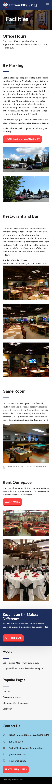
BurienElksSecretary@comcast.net (26, 748)
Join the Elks (13, 638)
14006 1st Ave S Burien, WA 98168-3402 (29, 735)
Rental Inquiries (16, 769)
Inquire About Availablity (22, 139)
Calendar (7, 708)
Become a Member (12, 697)
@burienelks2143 (17, 754)
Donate (6, 691)
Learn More (12, 501)
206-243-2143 (16, 741)
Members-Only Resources (15, 703)
